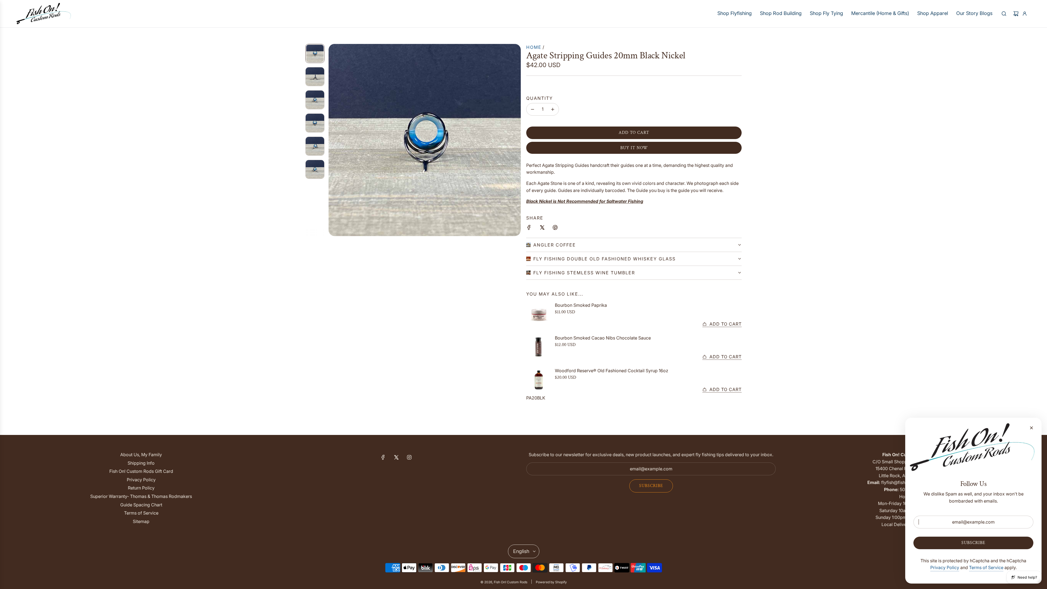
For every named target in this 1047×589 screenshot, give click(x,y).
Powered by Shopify (551, 582)
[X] (396, 457)
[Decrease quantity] (532, 109)
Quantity (539, 98)
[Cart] (1016, 14)
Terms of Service (986, 567)
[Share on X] (542, 228)
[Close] (1031, 428)
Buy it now (634, 148)
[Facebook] (383, 457)
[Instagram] (409, 457)
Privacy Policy (944, 567)
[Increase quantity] (553, 109)
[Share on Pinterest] (555, 228)
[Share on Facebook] (529, 228)
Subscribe (651, 486)
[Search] (1004, 14)
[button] (333, 140)
